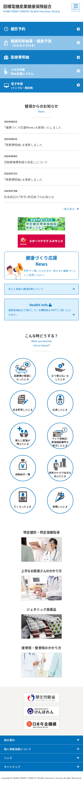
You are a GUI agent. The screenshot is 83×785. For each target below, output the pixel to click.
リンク (8, 758)
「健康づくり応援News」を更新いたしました (32, 127)
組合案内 (9, 740)
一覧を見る (68, 209)
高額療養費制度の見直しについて (26, 162)
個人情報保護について (17, 749)
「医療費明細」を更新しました (23, 144)
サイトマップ (12, 767)
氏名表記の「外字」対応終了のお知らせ (29, 197)
